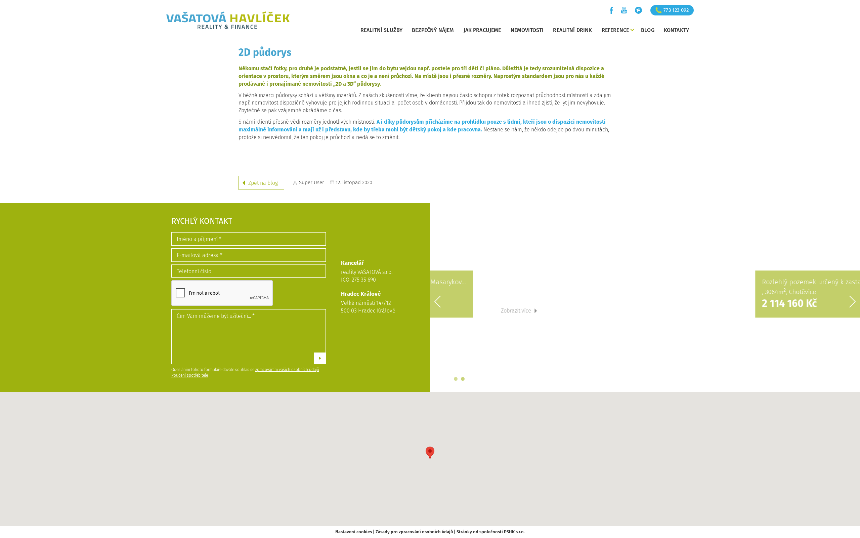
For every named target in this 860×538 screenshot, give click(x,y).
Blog (647, 30)
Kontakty (676, 30)
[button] (430, 453)
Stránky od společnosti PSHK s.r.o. (491, 531)
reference (615, 30)
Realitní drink (572, 30)
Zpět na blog (263, 183)
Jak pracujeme (482, 30)
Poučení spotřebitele (189, 375)
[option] (645, 297)
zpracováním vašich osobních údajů (287, 369)
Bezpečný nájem (433, 30)
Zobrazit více (615, 310)
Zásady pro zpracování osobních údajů (414, 531)
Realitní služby (381, 30)
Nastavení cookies (353, 531)
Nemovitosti (527, 30)
